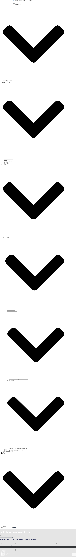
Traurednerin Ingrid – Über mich (8, 553)
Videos (5, 158)
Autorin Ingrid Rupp (8, 81)
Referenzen (6, 163)
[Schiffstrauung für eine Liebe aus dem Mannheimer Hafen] (5, 536)
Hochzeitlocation (3, 537)
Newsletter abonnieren (8, 451)
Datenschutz (4, 551)
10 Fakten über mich (8, 80)
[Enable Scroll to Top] (15, 549)
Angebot (6, 162)
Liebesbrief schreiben (11, 309)
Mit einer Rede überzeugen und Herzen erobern (18, 379)
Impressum (4, 550)
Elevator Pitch (9, 307)
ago (9, 544)
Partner (5, 526)
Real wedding (10, 537)
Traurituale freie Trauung (9, 159)
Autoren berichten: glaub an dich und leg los (18, 448)
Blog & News (4, 554)
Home (14, 3)
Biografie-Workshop (11, 310)
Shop (5, 449)
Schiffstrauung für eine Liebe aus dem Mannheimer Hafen (18, 539)
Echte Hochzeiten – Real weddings (11, 155)
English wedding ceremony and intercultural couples (14, 156)
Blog (3, 452)
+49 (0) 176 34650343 (6, 1)
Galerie (5, 160)
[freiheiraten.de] (23, 0)
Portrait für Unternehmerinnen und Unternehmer (13, 450)
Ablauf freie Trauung (8, 161)
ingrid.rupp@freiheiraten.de (7, 2)
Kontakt (3, 555)
